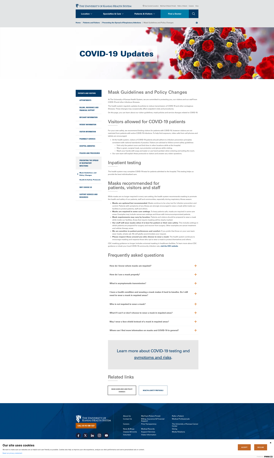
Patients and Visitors (91, 23)
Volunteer (127, 435)
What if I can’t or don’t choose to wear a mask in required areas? (141, 313)
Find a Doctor (174, 13)
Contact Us (127, 419)
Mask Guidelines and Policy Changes (87, 174)
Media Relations (178, 432)
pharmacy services (87, 139)
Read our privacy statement (12, 453)
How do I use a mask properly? (125, 274)
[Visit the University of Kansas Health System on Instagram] (99, 435)
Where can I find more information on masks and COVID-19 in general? (144, 330)
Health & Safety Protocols (90, 180)
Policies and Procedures (89, 153)
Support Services (148, 432)
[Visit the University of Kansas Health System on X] (85, 435)
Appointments (85, 100)
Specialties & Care (112, 13)
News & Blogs (128, 429)
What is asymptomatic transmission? (128, 283)
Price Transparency (148, 424)
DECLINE (260, 447)
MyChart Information (88, 117)
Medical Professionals (181, 419)
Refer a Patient (182, 6)
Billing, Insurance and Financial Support (89, 108)
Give (196, 6)
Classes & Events (130, 432)
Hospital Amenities (87, 146)
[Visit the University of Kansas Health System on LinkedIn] (92, 435)
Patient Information (87, 124)
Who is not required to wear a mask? (128, 304)
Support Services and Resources (88, 195)
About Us (127, 416)
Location (85, 13)
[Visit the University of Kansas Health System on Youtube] (106, 435)
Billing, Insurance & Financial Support (152, 420)
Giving (174, 429)
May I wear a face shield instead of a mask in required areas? (139, 321)
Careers (191, 6)
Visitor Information (87, 132)
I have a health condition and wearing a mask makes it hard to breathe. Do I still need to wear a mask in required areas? (149, 294)
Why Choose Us (85, 187)
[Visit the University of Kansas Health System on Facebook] (78, 435)
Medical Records (148, 429)
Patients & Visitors (143, 13)
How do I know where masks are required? (130, 265)
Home (78, 23)
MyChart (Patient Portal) (168, 6)
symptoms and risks (152, 357)
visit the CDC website (169, 246)
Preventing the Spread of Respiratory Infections (121, 23)
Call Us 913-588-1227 (86, 425)
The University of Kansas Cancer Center (185, 425)
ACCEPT (244, 447)
